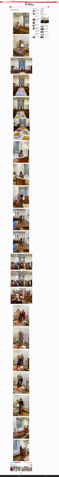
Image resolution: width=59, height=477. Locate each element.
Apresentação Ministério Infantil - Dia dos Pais (37, 10)
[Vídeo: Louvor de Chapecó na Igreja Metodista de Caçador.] (34, 31)
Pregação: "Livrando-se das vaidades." (37, 16)
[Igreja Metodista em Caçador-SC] (10, 7)
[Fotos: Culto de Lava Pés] (15, 468)
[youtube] (48, 0)
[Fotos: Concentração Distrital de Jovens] (42, 32)
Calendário (11, 0)
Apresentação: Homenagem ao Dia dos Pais (37, 13)
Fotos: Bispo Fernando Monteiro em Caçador (25, 471)
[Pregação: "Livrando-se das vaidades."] (34, 17)
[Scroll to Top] (29, 476)
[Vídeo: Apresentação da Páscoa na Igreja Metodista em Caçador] (34, 28)
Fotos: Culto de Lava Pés (12, 471)
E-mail (26, 462)
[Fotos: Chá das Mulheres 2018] (34, 37)
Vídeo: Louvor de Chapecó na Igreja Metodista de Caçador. (37, 31)
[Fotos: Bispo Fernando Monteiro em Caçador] (26, 468)
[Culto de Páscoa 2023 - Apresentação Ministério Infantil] (42, 26)
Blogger (48, 476)
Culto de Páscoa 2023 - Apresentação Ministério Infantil (46, 26)
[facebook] (46, 0)
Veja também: (42, 16)
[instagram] (47, 0)
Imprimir (29, 462)
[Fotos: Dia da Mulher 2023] (42, 34)
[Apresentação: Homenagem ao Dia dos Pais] (34, 14)
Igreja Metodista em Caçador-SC (13, 476)
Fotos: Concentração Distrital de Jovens (46, 31)
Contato (13, 0)
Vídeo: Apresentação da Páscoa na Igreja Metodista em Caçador (37, 28)
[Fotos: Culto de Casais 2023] (45, 20)
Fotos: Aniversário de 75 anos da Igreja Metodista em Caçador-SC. (37, 19)
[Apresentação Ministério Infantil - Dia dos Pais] (34, 11)
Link (31, 462)
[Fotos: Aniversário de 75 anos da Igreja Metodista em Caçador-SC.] (34, 19)
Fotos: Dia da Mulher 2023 (46, 34)
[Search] (48, 6)
